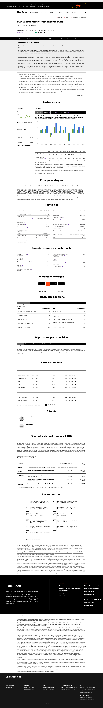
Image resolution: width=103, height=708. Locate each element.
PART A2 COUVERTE (23, 387)
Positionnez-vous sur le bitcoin (49, 689)
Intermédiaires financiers (85, 1)
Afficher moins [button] (80, 95)
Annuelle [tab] (46, 112)
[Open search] (85, 12)
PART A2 (20, 381)
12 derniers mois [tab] (64, 112)
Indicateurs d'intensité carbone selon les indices (33, 553)
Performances (31, 38)
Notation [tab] (52, 343)
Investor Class (21, 369)
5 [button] (54, 404)
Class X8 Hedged (22, 378)
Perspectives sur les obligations (86, 697)
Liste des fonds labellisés (29, 689)
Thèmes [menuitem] (50, 12)
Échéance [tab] (44, 343)
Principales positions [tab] (23, 303)
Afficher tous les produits (29, 687)
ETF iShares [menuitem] (59, 12)
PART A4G (20, 394)
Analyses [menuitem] (67, 12)
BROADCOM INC (57, 311)
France (94, 1)
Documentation (79, 38)
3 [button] (50, 404)
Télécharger (83, 17)
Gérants (51, 38)
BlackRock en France (10, 685)
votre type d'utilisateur (45, 6)
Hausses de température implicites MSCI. (45, 554)
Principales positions (64, 38)
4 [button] (52, 404)
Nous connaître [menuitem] (34, 12)
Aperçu (21, 38)
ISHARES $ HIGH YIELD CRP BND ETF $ (27, 311)
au (18, 460)
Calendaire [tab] (38, 112)
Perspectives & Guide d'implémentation (87, 687)
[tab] (25, 116)
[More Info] (49, 112)
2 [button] (48, 404)
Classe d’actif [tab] (36, 343)
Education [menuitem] (75, 12)
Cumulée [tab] (54, 112)
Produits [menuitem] (43, 12)
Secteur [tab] (20, 343)
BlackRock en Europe (10, 687)
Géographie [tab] (27, 343)
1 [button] (46, 404)
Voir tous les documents (33, 539)
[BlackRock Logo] (13, 586)
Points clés (42, 38)
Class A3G (20, 372)
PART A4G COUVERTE (23, 397)
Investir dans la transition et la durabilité (69, 687)
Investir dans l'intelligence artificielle (68, 689)
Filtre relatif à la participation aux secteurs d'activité (55, 553)
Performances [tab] (39, 108)
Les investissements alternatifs (49, 687)
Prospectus (75, 17)
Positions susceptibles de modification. (26, 331)
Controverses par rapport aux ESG (27, 554)
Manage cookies (88, 605)
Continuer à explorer (51, 704)
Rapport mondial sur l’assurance (86, 692)
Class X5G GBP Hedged (23, 375)
